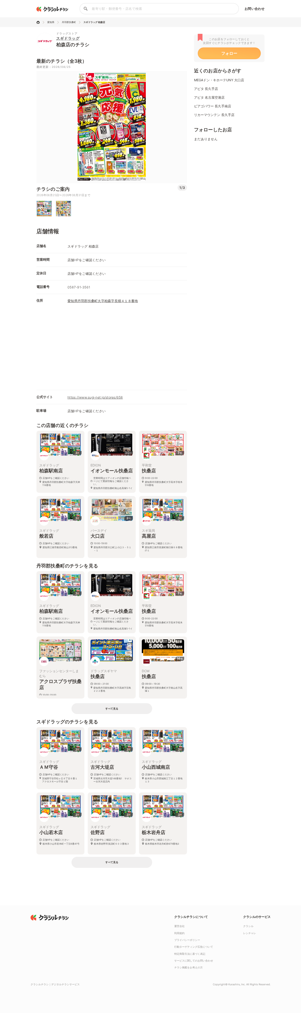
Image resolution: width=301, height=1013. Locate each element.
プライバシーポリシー (187, 940)
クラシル (248, 926)
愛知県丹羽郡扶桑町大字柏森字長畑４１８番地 (102, 301)
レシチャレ (249, 933)
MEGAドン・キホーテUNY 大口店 (219, 80)
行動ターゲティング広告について (193, 946)
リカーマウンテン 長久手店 (214, 115)
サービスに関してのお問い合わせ (193, 960)
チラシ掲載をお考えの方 (188, 967)
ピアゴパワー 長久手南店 (212, 106)
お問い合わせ (255, 9)
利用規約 (179, 933)
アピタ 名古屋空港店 (209, 97)
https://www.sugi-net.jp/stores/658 (95, 397)
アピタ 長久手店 (206, 89)
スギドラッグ (67, 38)
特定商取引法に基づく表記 (189, 953)
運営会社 (179, 926)
